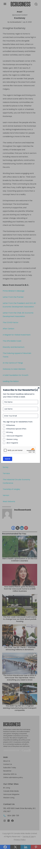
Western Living (11, 439)
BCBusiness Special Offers (16, 429)
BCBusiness (10, 425)
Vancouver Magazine (14, 436)
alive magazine (12, 443)
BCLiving (9, 432)
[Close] (38, 388)
